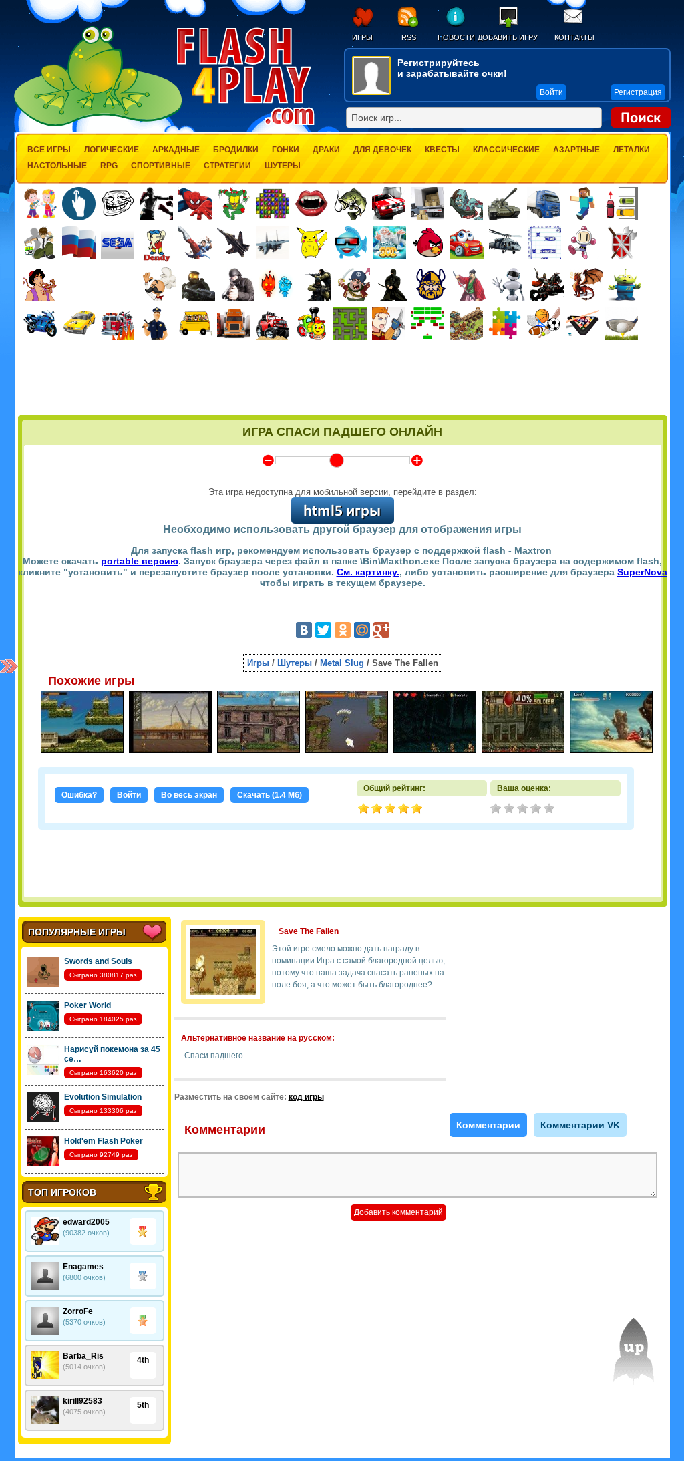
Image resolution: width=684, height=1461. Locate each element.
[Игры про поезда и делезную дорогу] (311, 323)
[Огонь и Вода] (276, 284)
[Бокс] (156, 203)
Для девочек (382, 149)
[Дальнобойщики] (233, 323)
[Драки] (195, 242)
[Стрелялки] (198, 284)
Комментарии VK (580, 1125)
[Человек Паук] (195, 203)
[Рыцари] (547, 284)
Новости (456, 37)
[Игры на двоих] (40, 203)
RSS (408, 37)
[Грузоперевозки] (427, 203)
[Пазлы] (505, 323)
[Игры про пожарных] (117, 323)
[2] (510, 809)
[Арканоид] (427, 323)
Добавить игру (508, 37)
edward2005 (86, 1222)
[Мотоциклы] (40, 323)
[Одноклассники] (343, 630)
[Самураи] (469, 284)
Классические (506, 149)
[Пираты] (353, 284)
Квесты (442, 149)
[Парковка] (621, 203)
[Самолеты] (273, 242)
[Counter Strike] (314, 284)
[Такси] (79, 323)
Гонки (285, 149)
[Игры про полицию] (156, 323)
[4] (537, 809)
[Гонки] (388, 203)
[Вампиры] (311, 203)
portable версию (139, 561)
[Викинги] (431, 284)
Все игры (49, 149)
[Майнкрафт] (582, 203)
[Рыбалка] (350, 203)
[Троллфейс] (117, 203)
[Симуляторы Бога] (389, 242)
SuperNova (642, 571)
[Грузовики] (543, 203)
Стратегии (227, 165)
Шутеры (283, 165)
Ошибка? (79, 795)
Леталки (631, 149)
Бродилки (236, 149)
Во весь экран (189, 795)
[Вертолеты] (505, 242)
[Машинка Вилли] (467, 242)
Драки (326, 149)
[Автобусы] (195, 323)
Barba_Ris (83, 1356)
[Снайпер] (237, 284)
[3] (523, 809)
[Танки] (505, 203)
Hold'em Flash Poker (103, 1141)
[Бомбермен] (583, 242)
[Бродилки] (350, 323)
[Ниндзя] (392, 284)
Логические (111, 149)
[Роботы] (508, 284)
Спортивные (160, 165)
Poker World (87, 1005)
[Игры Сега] (117, 244)
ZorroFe (78, 1311)
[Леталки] (233, 242)
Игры (362, 37)
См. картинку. (368, 571)
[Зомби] (466, 203)
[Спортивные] (543, 323)
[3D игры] (350, 242)
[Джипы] (272, 323)
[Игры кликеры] (79, 203)
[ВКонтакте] (304, 630)
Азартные (576, 149)
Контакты (574, 37)
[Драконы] (586, 284)
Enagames (83, 1266)
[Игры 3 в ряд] (272, 203)
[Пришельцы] (624, 284)
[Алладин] (40, 284)
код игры (306, 1097)
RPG (109, 165)
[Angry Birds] (428, 242)
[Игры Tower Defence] (466, 323)
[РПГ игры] (388, 323)
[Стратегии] (622, 242)
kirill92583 (82, 1401)
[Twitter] (323, 630)
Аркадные (176, 149)
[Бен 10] (40, 242)
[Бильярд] (582, 323)
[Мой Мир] (362, 630)
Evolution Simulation (103, 1097)
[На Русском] (79, 242)
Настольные (57, 165)
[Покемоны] (312, 242)
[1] (497, 809)
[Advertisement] (343, 379)
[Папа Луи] (159, 284)
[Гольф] (621, 323)
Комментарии (488, 1125)
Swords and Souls (98, 961)
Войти (129, 795)
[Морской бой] (544, 242)
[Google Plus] (381, 630)
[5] (550, 809)
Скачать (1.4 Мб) (269, 795)
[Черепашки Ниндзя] (233, 203)
